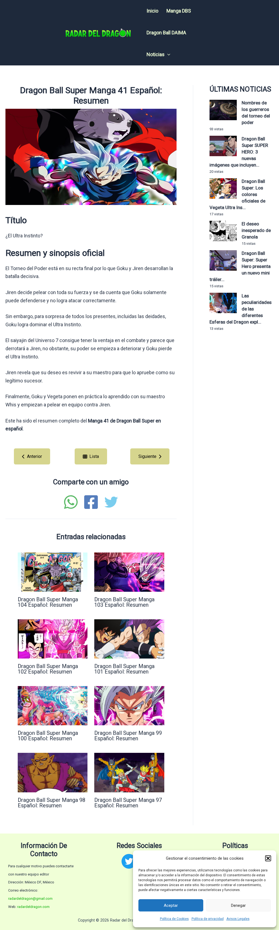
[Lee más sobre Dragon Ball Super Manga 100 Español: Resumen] (52, 705)
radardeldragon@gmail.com (30, 898)
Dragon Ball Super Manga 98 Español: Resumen (51, 803)
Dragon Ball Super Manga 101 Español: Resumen (124, 669)
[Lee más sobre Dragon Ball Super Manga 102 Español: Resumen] (52, 638)
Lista (94, 456)
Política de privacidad (208, 919)
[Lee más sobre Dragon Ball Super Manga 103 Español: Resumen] (129, 572)
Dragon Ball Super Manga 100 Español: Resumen (48, 736)
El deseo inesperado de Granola (256, 230)
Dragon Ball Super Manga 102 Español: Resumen (48, 669)
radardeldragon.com (33, 907)
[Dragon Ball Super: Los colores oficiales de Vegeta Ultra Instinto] (223, 188)
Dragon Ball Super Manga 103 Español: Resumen (124, 602)
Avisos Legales (238, 919)
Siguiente (147, 456)
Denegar (238, 905)
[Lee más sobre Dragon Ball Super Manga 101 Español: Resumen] (129, 638)
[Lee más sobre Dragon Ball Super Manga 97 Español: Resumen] (129, 772)
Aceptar (171, 905)
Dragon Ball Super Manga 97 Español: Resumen (128, 803)
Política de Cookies (174, 919)
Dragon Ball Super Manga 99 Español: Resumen (128, 736)
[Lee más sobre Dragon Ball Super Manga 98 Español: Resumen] (52, 772)
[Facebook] (91, 502)
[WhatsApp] (71, 502)
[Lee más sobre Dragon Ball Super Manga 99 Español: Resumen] (129, 705)
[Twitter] (111, 502)
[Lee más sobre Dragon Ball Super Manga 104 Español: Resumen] (52, 572)
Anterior (34, 456)
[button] (268, 858)
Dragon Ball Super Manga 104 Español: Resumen (48, 602)
